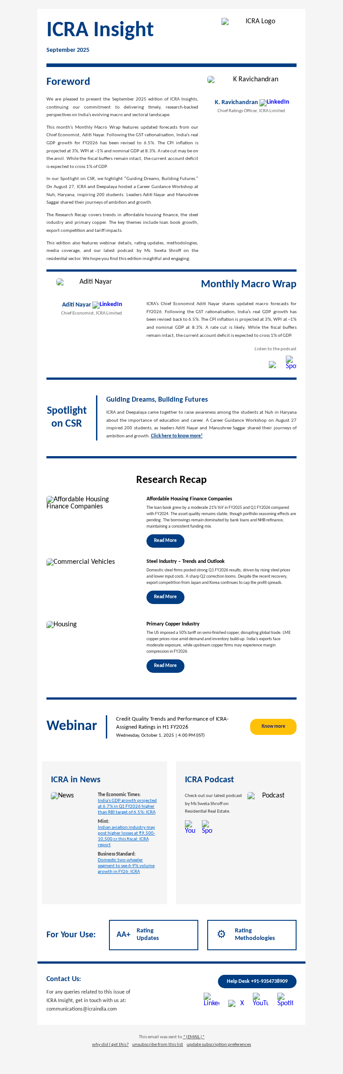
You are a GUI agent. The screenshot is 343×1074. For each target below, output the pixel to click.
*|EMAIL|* (194, 1037)
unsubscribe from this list (157, 1044)
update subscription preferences (219, 1044)
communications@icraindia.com (81, 1009)
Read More (165, 540)
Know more (273, 726)
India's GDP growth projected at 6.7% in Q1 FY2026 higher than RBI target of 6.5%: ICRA (127, 806)
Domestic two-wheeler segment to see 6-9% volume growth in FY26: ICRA (126, 866)
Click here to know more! (177, 436)
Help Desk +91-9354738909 (257, 981)
